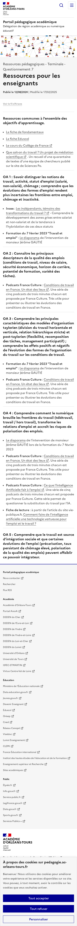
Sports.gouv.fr (10, 815)
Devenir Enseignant (13, 704)
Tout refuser (38, 909)
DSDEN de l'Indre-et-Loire (17, 635)
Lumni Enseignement (14, 740)
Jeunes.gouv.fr (10, 698)
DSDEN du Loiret (12, 647)
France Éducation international (19, 752)
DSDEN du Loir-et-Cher (15, 641)
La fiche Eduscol (17, 138)
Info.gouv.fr (9, 791)
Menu (72, 5)
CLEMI (6, 746)
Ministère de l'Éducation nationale (21, 686)
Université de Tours (13, 659)
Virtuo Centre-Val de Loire (17, 671)
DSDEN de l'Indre (12, 629)
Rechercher (61, 5)
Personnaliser (38, 919)
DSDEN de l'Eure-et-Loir (16, 623)
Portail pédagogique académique (30, 21)
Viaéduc (7, 734)
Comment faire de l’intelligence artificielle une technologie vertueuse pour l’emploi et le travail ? (37, 519)
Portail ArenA (10, 611)
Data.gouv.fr (9, 809)
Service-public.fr (12, 797)
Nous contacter (11, 578)
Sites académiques (13, 770)
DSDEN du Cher (11, 617)
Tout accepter (38, 898)
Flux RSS (7, 590)
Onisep (6, 716)
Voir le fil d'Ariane (12, 104)
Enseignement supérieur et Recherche (23, 764)
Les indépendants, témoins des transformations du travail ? (33, 210)
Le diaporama (29, 237)
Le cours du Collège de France (27, 145)
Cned (6, 722)
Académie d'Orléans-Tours (17, 605)
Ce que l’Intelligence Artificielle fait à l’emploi (39, 487)
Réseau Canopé (11, 728)
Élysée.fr (7, 785)
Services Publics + (12, 821)
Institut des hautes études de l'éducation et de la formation (35, 758)
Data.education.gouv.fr (15, 692)
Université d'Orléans (13, 653)
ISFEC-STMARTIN (12, 665)
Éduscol (7, 710)
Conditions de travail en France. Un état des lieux (40, 287)
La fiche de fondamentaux (25, 132)
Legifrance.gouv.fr (12, 803)
